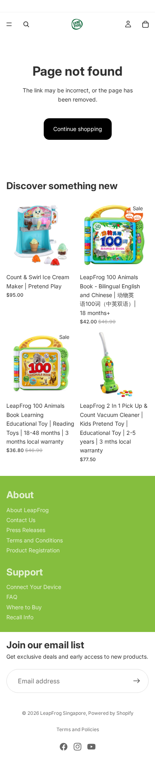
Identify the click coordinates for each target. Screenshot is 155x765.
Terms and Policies (77, 729)
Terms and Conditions (34, 540)
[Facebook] (63, 746)
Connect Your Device (33, 586)
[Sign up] (136, 681)
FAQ (11, 596)
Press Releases (25, 530)
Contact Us (20, 520)
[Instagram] (77, 746)
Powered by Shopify (111, 713)
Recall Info (19, 617)
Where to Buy (24, 607)
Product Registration (33, 550)
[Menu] (9, 24)
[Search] (26, 24)
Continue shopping (77, 128)
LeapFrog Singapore (63, 713)
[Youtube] (91, 746)
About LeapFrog (27, 510)
